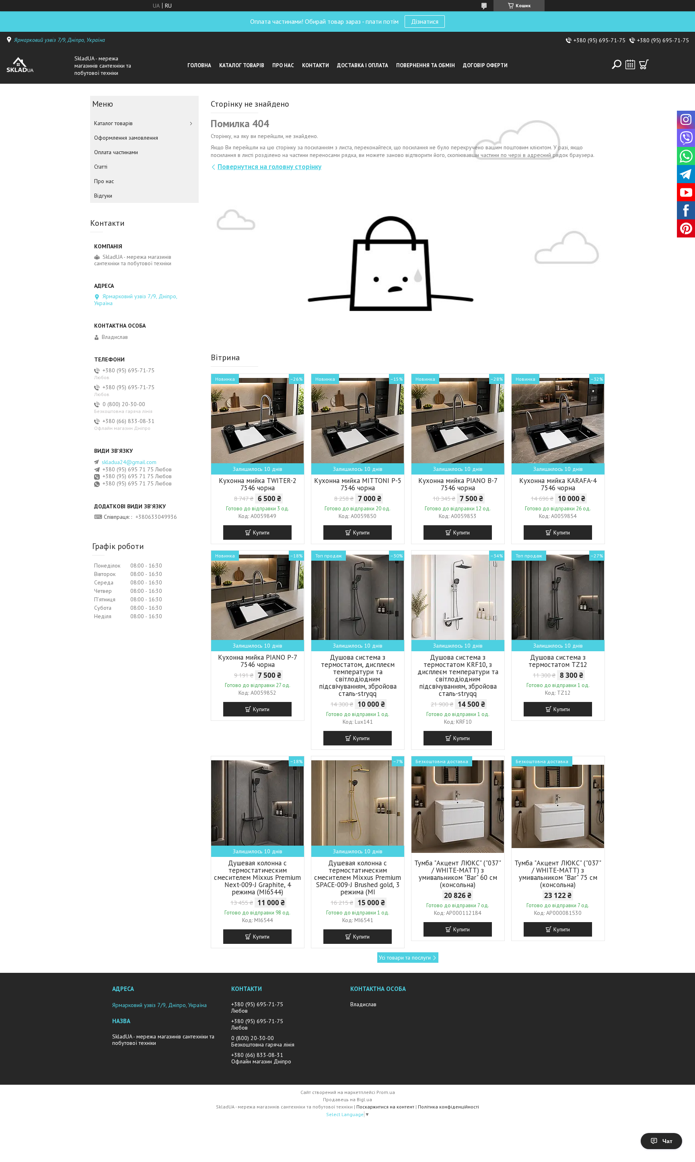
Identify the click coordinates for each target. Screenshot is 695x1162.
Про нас (283, 65)
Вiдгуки (103, 195)
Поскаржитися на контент (385, 1107)
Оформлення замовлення (126, 137)
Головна (199, 65)
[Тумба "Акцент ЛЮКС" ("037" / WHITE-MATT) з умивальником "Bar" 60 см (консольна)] (457, 806)
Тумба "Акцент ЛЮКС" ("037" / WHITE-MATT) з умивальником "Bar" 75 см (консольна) (557, 873)
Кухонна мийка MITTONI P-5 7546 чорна (357, 484)
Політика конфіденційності (448, 1107)
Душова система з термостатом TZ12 (557, 661)
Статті (100, 166)
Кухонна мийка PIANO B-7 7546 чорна (458, 484)
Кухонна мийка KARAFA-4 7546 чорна (557, 484)
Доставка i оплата (362, 65)
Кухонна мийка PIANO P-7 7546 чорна (257, 661)
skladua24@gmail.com (129, 462)
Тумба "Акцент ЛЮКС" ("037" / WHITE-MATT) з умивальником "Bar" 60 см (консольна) (457, 873)
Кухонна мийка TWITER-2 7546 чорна (257, 484)
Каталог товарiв (241, 65)
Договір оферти (485, 65)
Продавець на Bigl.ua (347, 1099)
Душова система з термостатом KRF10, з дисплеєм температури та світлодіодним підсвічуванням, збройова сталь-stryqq (457, 675)
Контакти (315, 65)
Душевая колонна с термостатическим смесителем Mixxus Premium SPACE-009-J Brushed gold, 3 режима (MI (357, 877)
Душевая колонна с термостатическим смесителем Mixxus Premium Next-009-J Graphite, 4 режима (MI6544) (257, 877)
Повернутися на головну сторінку (269, 166)
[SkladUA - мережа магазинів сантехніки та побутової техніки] (38, 66)
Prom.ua (385, 1092)
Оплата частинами (116, 152)
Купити (261, 532)
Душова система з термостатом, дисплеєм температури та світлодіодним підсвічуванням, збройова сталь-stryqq (358, 675)
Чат (667, 1141)
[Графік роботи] (630, 64)
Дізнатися (424, 21)
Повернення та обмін (425, 65)
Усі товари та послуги (405, 957)
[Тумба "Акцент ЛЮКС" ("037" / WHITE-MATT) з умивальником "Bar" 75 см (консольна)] (558, 806)
